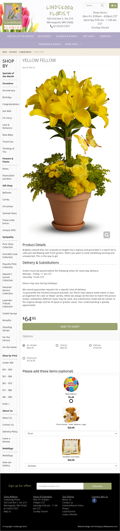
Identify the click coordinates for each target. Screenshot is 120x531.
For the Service (6, 339)
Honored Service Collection (7, 290)
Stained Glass (9, 213)
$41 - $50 (7, 369)
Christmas (7, 206)
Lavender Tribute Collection (7, 303)
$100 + (5, 403)
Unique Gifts (9, 230)
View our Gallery (7, 464)
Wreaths (6, 320)
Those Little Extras (8, 222)
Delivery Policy (10, 431)
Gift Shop (88, 36)
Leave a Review (6, 440)
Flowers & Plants (66, 36)
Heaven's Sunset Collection (7, 277)
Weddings (7, 455)
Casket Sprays (9, 313)
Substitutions (68, 511)
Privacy (65, 508)
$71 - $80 (7, 390)
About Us (7, 417)
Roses (5, 168)
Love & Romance (7, 126)
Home (4, 52)
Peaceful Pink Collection (9, 266)
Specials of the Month (20, 36)
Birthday (6, 97)
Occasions (44, 36)
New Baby (7, 134)
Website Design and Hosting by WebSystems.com (98, 526)
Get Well (6, 111)
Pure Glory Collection (7, 246)
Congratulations (25, 52)
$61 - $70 (7, 383)
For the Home (9, 347)
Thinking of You (8, 150)
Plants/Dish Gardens (8, 177)
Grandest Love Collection (10, 256)
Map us (7, 511)
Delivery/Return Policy (72, 505)
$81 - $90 (7, 397)
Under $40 (7, 362)
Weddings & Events (50, 44)
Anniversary (8, 90)
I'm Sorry (7, 117)
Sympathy (105, 36)
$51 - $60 (7, 376)
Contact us (67, 502)
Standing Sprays (7, 329)
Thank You (7, 141)
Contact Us (8, 424)
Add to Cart (70, 326)
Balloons (6, 192)
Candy (5, 199)
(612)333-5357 (61, 26)
